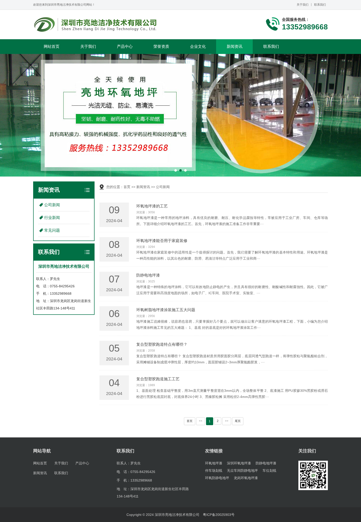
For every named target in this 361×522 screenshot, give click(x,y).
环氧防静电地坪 (217, 478)
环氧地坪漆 (213, 463)
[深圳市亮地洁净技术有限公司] (95, 24)
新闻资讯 (234, 46)
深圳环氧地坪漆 (239, 463)
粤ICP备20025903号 (219, 515)
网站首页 (51, 46)
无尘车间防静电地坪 (242, 470)
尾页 (238, 421)
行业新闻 (52, 218)
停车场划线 (213, 470)
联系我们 (320, 4)
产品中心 (125, 46)
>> (226, 421)
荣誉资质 (161, 46)
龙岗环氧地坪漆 (246, 478)
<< (200, 421)
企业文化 (198, 46)
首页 (127, 187)
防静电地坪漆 (266, 463)
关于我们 (302, 4)
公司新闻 (52, 205)
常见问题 (52, 230)
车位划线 (269, 470)
